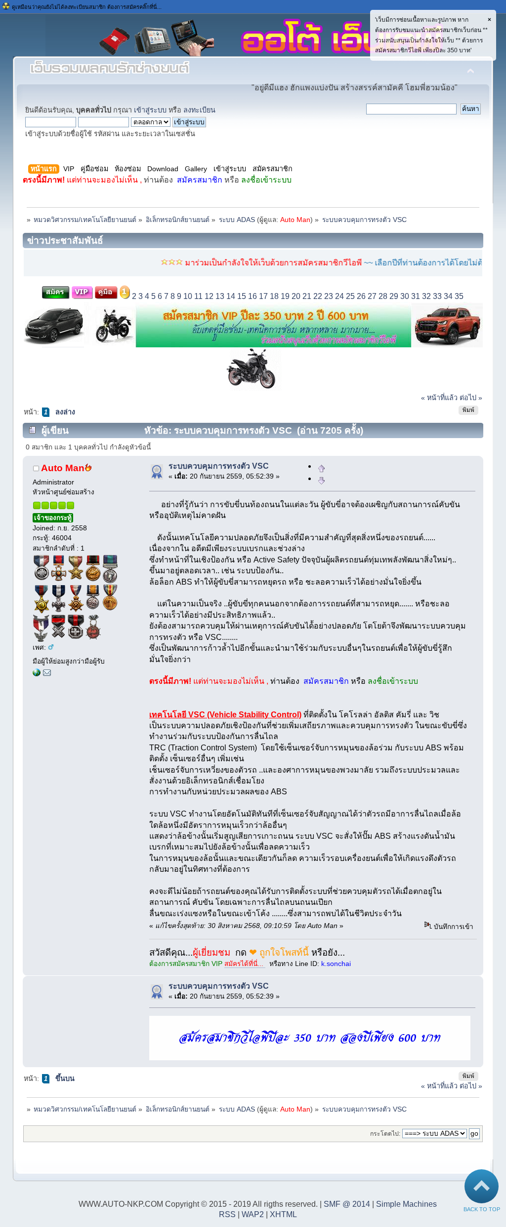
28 (383, 296)
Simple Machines (406, 1204)
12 (209, 296)
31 (415, 296)
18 (274, 296)
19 (285, 296)
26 (361, 296)
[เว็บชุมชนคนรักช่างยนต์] (37, 674)
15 (241, 296)
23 (328, 296)
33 (437, 296)
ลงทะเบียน (199, 110)
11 (198, 296)
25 (350, 296)
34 (448, 296)
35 (459, 296)
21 (306, 296)
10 (187, 296)
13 (219, 296)
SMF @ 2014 (347, 1204)
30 (404, 296)
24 (339, 296)
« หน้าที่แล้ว (439, 398)
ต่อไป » (471, 398)
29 (393, 296)
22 (317, 296)
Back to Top (482, 1209)
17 (263, 296)
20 (296, 296)
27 (372, 296)
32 (426, 296)
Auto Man (295, 219)
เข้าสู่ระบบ (150, 110)
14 (230, 296)
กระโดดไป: (385, 1133)
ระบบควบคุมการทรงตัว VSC (219, 466)
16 (252, 296)
